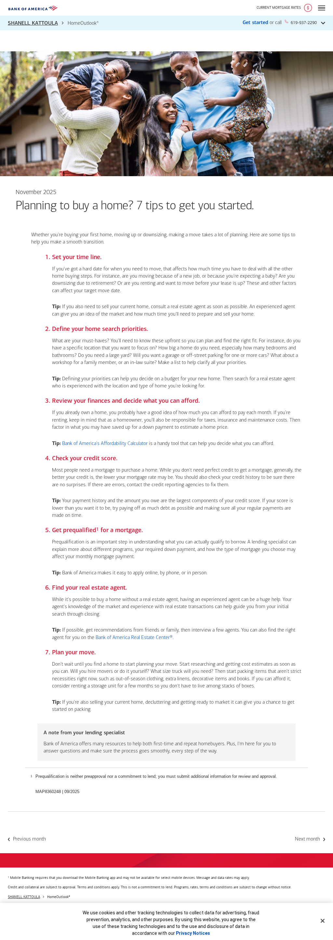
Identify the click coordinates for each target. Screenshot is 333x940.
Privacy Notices (193, 933)
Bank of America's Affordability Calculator (105, 443)
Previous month (29, 839)
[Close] (322, 921)
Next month (307, 839)
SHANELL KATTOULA (33, 23)
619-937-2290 (304, 22)
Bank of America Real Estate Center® (134, 637)
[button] (166, 23)
